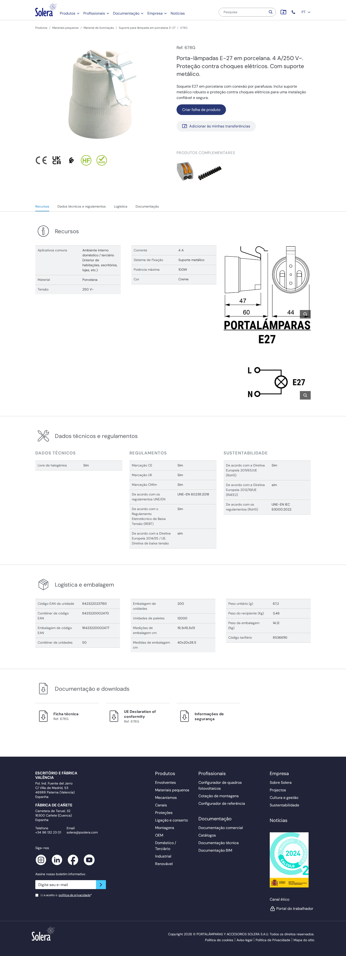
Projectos (278, 790)
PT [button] (304, 12)
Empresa (155, 13)
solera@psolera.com (82, 832)
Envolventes (165, 782)
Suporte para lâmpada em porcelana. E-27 (147, 28)
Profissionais (94, 13)
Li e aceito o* (66, 895)
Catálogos (207, 835)
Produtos (67, 13)
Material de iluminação (99, 28)
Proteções (164, 812)
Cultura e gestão (284, 797)
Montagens (164, 827)
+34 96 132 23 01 (48, 832)
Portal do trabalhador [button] (293, 908)
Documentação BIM (215, 850)
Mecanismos (166, 797)
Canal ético (279, 899)
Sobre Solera (281, 782)
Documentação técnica (218, 842)
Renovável (164, 863)
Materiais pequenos (65, 28)
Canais (161, 805)
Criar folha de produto (201, 109)
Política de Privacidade (273, 940)
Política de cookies (219, 940)
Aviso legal (244, 940)
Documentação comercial (220, 827)
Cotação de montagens (218, 795)
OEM (159, 835)
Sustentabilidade (284, 805)
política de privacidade (74, 895)
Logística (120, 206)
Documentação (126, 13)
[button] (294, 12)
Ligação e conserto (171, 820)
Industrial (163, 856)
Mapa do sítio (304, 940)
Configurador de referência (221, 803)
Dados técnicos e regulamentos (81, 206)
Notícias (178, 13)
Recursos (42, 206)
